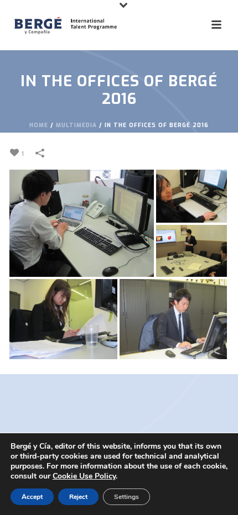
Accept (32, 496)
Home (38, 125)
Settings (126, 496)
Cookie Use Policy (84, 476)
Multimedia (76, 125)
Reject (78, 496)
